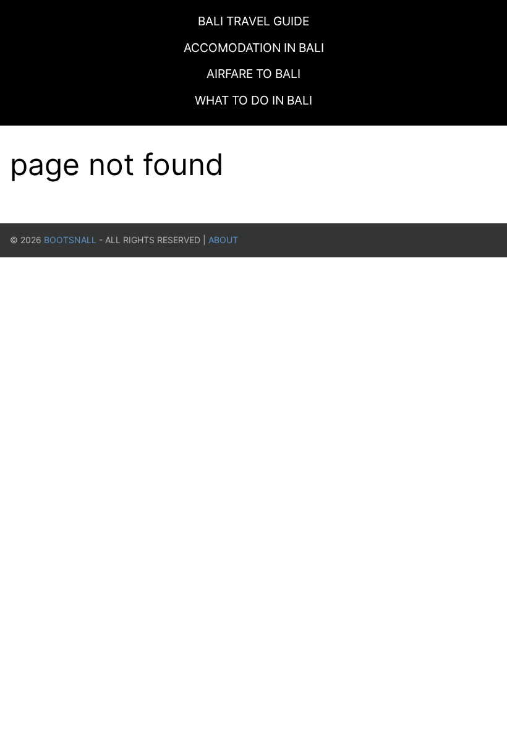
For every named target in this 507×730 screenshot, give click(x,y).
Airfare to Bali (253, 73)
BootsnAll (70, 239)
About (223, 239)
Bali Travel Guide (253, 21)
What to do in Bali (253, 100)
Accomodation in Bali (254, 47)
